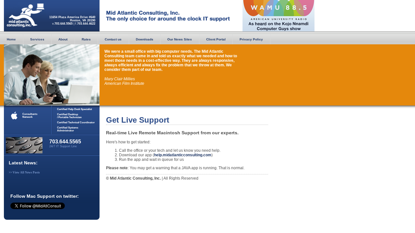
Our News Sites (179, 39)
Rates (86, 39)
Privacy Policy (251, 39)
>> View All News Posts (24, 172)
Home (11, 39)
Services (37, 39)
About (62, 39)
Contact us (113, 39)
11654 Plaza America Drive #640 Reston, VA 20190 (72, 19)
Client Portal (216, 39)
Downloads (144, 39)
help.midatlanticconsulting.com (182, 155)
